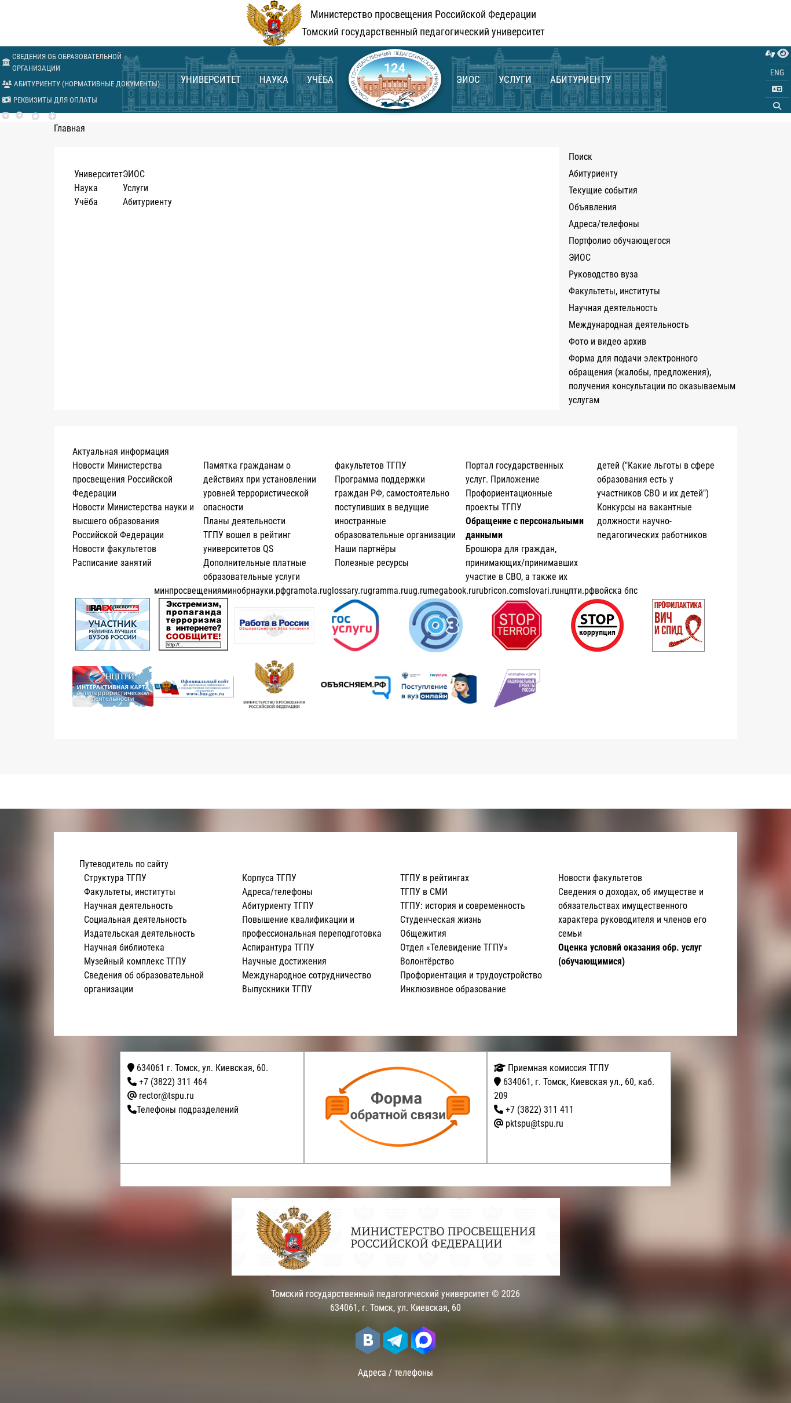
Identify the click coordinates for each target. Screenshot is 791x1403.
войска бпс (616, 590)
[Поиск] (777, 106)
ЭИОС (468, 79)
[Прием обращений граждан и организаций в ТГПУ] (399, 1107)
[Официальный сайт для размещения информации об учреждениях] (194, 686)
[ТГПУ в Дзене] (52, 116)
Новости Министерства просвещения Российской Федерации (122, 479)
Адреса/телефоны (604, 223)
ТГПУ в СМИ (424, 891)
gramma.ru (388, 590)
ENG (777, 72)
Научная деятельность (613, 307)
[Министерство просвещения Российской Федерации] (274, 686)
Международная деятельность (629, 324)
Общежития (423, 933)
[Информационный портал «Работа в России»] (274, 625)
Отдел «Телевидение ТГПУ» (454, 947)
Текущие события (603, 190)
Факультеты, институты (614, 291)
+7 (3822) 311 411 (540, 1109)
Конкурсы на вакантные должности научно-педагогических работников (652, 521)
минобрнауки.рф (254, 590)
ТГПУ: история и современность (462, 905)
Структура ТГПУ (115, 877)
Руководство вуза (603, 274)
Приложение (515, 479)
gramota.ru (306, 590)
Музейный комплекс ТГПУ (135, 961)
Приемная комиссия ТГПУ (557, 1067)
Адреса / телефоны (395, 1372)
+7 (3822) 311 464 (173, 1081)
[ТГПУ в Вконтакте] (5, 116)
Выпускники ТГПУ (277, 989)
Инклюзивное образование (453, 989)
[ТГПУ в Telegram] (19, 116)
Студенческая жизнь (441, 919)
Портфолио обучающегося (620, 240)
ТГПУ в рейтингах (434, 877)
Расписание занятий (112, 562)
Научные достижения (284, 961)
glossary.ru (347, 590)
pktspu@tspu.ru (534, 1123)
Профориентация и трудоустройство (471, 975)
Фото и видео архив (607, 341)
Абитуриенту (580, 79)
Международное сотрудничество (306, 975)
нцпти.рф (577, 590)
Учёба (320, 79)
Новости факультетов (114, 548)
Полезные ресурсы (372, 562)
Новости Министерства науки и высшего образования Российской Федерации (133, 521)
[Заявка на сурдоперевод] (770, 54)
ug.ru (417, 590)
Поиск (580, 156)
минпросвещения (188, 590)
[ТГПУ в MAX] (35, 116)
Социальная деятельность (135, 919)
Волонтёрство (427, 961)
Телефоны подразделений (188, 1109)
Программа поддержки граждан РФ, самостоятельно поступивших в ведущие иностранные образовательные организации (395, 507)
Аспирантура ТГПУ (278, 947)
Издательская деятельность (139, 933)
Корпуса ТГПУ (269, 877)
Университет (211, 79)
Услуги (515, 79)
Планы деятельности (244, 521)
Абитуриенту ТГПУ (278, 905)
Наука (273, 79)
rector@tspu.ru (166, 1095)
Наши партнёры (365, 548)
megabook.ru (451, 590)
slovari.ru (542, 590)
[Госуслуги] (355, 625)
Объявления (593, 207)
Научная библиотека (124, 947)
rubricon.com (500, 590)
